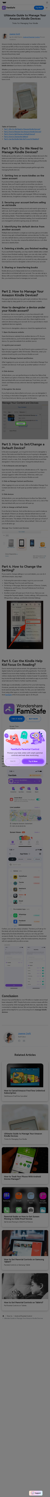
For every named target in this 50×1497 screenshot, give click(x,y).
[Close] (7, 732)
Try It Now (33, 761)
